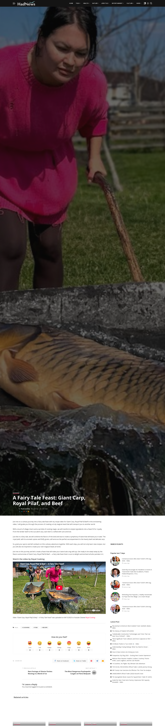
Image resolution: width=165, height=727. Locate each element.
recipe (45, 627)
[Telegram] (26, 511)
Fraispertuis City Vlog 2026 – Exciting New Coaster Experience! (131, 655)
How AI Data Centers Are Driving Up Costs (125, 652)
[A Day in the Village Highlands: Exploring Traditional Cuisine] (64, 713)
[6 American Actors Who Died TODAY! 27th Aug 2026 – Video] (115, 561)
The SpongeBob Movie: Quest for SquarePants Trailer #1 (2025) (132, 677)
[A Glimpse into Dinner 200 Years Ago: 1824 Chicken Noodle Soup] (136, 713)
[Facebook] (20, 511)
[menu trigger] (15, 3)
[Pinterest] (24, 511)
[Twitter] (22, 511)
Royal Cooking (25, 508)
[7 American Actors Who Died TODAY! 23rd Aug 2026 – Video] (115, 609)
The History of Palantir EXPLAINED (123, 631)
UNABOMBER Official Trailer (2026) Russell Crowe (127, 674)
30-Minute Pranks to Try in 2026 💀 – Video (125, 644)
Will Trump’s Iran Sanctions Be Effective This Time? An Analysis (131, 670)
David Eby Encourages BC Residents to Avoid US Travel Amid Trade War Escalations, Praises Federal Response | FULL (137, 572)
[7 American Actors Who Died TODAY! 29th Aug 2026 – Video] (115, 585)
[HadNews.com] (26, 3)
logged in (34, 687)
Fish (36, 627)
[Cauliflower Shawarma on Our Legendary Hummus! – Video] (100, 713)
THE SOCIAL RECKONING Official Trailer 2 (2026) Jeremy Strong (132, 667)
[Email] (28, 511)
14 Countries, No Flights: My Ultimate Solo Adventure (128, 663)
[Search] (151, 3)
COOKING (16, 493)
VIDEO (94, 723)
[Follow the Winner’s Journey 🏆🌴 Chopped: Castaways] (29, 713)
